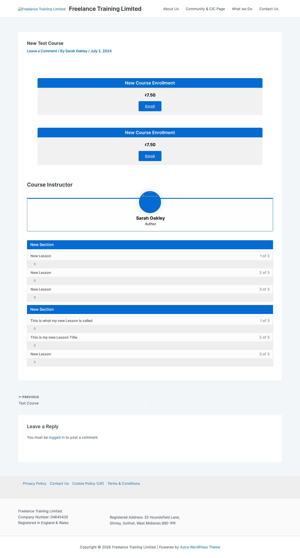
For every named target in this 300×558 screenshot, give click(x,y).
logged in (57, 437)
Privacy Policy (34, 483)
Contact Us (268, 9)
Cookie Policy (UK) (88, 483)
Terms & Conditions (123, 483)
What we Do (242, 9)
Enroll (150, 106)
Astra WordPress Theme (200, 547)
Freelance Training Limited (105, 8)
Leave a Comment (42, 51)
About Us (171, 9)
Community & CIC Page (205, 9)
